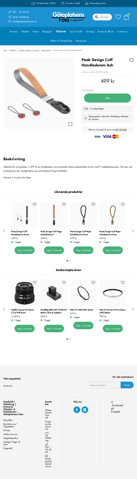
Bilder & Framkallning (61, 40)
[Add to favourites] (131, 59)
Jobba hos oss (10, 434)
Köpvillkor (8, 420)
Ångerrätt (7, 448)
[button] (39, 93)
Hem (5, 50)
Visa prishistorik (88, 90)
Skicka (127, 385)
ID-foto (6, 430)
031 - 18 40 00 (21, 12)
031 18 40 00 (121, 129)
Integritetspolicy (10, 438)
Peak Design (46, 50)
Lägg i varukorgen (24, 250)
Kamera (14, 31)
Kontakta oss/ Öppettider (10, 425)
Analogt (90, 31)
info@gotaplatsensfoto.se (25, 21)
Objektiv (25, 31)
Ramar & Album (105, 31)
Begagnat (47, 31)
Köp (108, 98)
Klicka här (7, 385)
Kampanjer (81, 40)
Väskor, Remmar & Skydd (29, 50)
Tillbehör (61, 31)
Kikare (36, 31)
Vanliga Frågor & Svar (11, 443)
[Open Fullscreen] (70, 124)
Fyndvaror (122, 31)
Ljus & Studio (76, 31)
